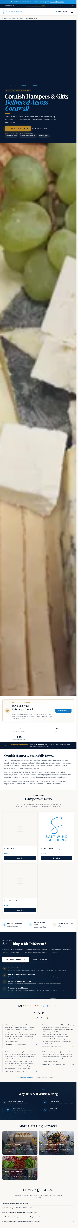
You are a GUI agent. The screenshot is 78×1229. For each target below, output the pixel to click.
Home (4, 18)
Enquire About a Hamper (16, 128)
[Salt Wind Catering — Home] (13, 12)
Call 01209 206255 (40, 960)
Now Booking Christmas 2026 (36, 6)
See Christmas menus (57, 2)
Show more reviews (26, 1077)
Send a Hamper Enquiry (14, 960)
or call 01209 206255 (39, 128)
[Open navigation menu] (72, 12)
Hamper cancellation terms (41, 746)
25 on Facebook (53, 1006)
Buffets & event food (16, 18)
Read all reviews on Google (45, 1077)
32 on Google (41, 1006)
